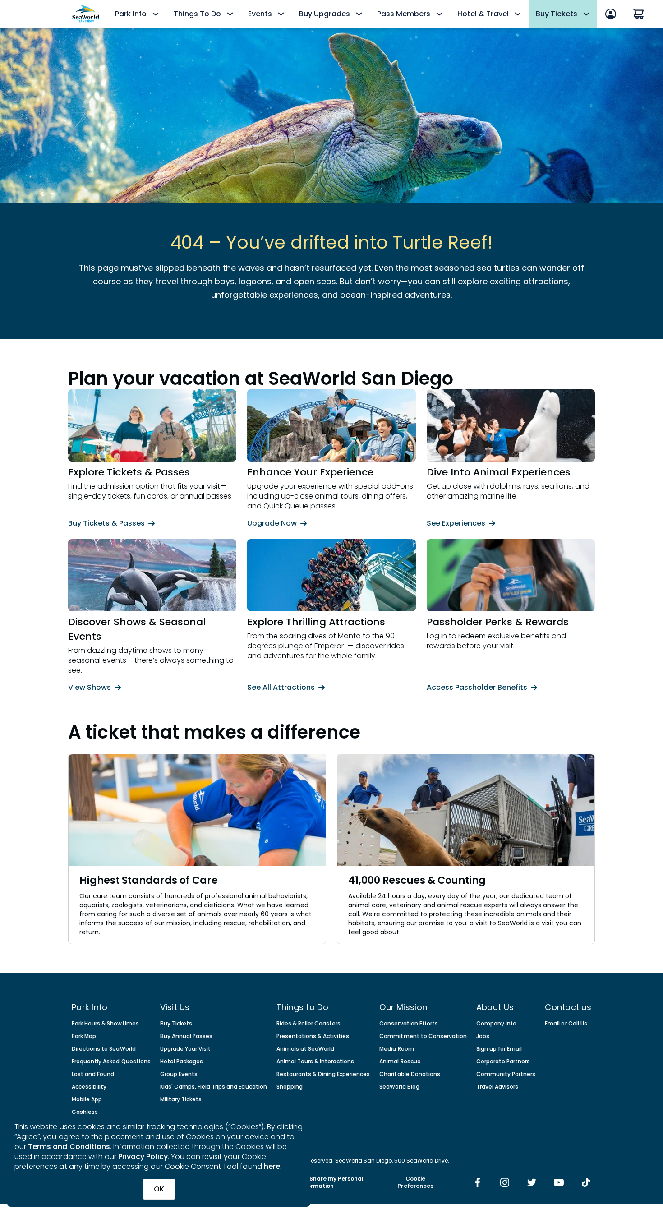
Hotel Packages (181, 1061)
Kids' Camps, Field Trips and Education (213, 1086)
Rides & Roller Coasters (308, 1023)
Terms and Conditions (69, 1146)
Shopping (289, 1086)
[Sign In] (610, 14)
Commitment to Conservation (423, 1036)
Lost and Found (93, 1074)
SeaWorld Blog (399, 1086)
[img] (477, 1183)
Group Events (179, 1074)
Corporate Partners (503, 1061)
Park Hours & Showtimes (105, 1023)
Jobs (482, 1036)
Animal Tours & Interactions (315, 1061)
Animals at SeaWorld (305, 1048)
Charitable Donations (409, 1074)
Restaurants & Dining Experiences (323, 1074)
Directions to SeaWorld (104, 1048)
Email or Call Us (566, 1023)
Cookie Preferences (415, 1182)
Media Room (396, 1048)
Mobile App (87, 1099)
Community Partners (506, 1074)
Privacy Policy (143, 1156)
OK (159, 1189)
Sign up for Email (499, 1048)
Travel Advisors (497, 1086)
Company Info (496, 1023)
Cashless (85, 1112)
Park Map (84, 1036)
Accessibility (89, 1086)
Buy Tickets (176, 1023)
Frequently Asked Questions (111, 1061)
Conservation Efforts (408, 1023)
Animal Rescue (399, 1061)
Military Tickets (181, 1099)
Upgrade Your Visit (185, 1048)
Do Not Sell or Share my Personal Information (316, 1182)
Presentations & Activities (313, 1036)
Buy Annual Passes (186, 1036)
